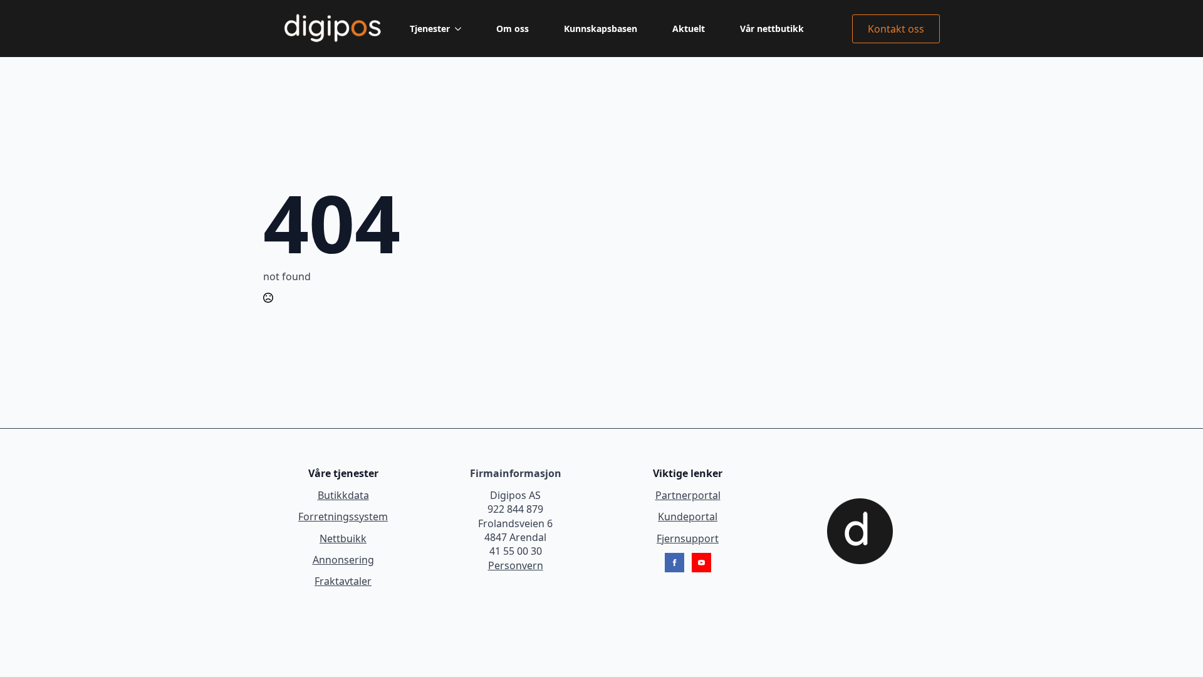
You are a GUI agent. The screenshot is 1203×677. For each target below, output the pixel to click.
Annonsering (343, 560)
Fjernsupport (688, 538)
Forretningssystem (343, 516)
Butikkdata (343, 495)
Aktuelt (688, 28)
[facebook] (674, 562)
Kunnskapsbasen (600, 28)
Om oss (512, 28)
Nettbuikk (343, 538)
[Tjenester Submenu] (460, 28)
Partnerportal (688, 495)
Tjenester (430, 28)
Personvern (515, 565)
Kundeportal (687, 516)
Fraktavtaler (343, 581)
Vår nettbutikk (772, 28)
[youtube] (701, 562)
